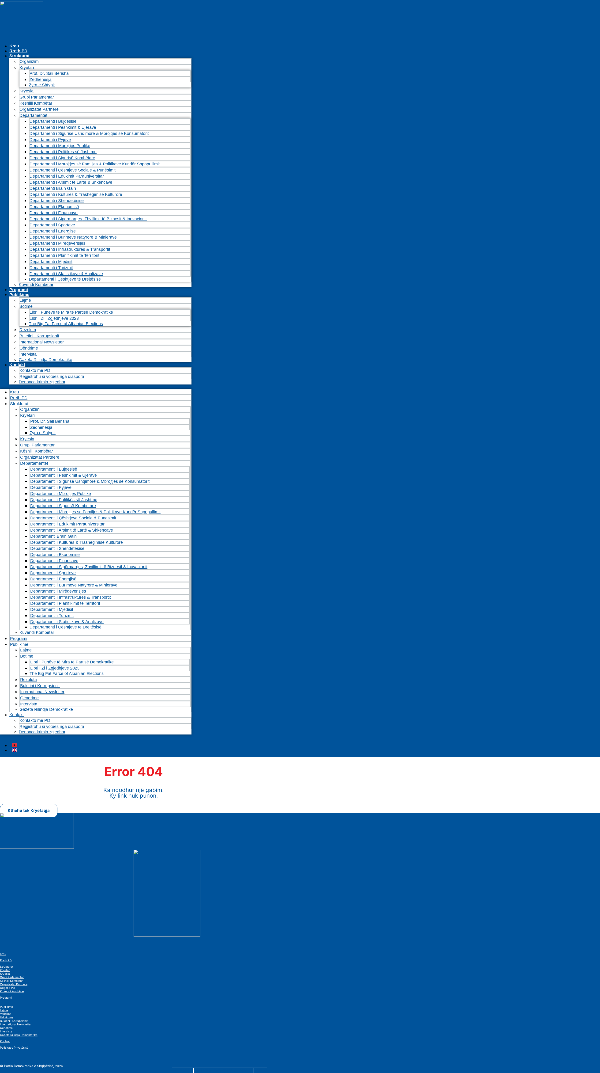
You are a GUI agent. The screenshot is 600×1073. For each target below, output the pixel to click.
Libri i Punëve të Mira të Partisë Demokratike (71, 312)
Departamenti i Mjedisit (51, 261)
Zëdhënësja (41, 79)
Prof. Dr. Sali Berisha (49, 73)
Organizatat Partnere (39, 109)
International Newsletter (41, 342)
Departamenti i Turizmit (51, 267)
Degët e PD (7, 987)
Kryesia (26, 91)
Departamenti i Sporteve (52, 225)
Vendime (5, 1014)
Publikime (19, 294)
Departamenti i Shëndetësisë (57, 200)
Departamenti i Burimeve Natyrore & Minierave (73, 237)
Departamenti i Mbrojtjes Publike (60, 145)
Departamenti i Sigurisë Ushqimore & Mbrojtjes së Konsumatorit (89, 133)
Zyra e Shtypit (42, 85)
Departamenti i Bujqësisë (53, 121)
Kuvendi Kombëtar (36, 284)
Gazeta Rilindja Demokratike (45, 359)
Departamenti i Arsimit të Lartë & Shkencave (71, 182)
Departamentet (33, 115)
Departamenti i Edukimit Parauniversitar (67, 176)
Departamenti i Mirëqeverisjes (57, 243)
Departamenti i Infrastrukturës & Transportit (70, 249)
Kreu (14, 46)
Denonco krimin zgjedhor (42, 382)
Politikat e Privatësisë (14, 1047)
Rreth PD (18, 51)
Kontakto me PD (34, 370)
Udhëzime (6, 1017)
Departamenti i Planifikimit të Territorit (64, 255)
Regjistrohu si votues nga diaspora (51, 376)
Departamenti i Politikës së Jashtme (63, 151)
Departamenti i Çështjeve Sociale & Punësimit (73, 170)
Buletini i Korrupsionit (39, 336)
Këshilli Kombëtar (35, 103)
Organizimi (29, 61)
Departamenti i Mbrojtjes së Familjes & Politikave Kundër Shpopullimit (95, 164)
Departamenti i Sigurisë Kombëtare (62, 158)
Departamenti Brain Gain (53, 188)
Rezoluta (27, 329)
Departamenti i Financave (54, 212)
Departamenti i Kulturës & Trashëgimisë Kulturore (76, 194)
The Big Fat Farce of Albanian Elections (66, 323)
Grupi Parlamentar (36, 97)
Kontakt (17, 364)
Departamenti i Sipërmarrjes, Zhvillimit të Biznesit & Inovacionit (88, 219)
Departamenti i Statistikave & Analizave (66, 273)
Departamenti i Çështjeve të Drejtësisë (65, 279)
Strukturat (6, 966)
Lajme (25, 300)
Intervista (28, 354)
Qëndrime (28, 348)
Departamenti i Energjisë (53, 231)
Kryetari (5, 970)
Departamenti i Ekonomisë (54, 206)
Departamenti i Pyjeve (50, 139)
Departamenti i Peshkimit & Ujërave (63, 127)
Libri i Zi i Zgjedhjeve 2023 (54, 318)
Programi (18, 289)
